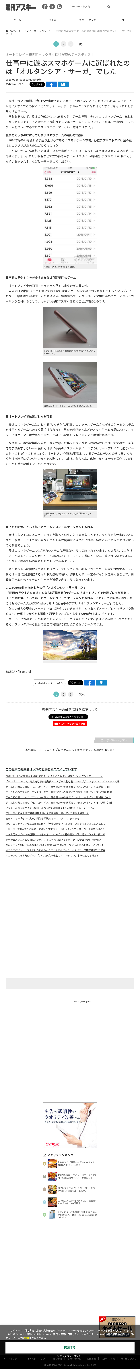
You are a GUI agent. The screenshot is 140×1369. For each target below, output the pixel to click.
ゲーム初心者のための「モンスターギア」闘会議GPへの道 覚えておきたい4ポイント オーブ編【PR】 (59, 802)
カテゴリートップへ (115, 740)
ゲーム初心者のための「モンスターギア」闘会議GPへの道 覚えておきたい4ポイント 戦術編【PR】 (58, 797)
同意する (70, 1347)
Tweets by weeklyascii (82, 1001)
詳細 (26, 1338)
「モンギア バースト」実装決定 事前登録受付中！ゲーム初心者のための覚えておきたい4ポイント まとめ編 (63, 781)
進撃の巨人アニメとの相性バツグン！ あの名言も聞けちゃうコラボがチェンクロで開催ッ (53, 839)
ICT (87, 20)
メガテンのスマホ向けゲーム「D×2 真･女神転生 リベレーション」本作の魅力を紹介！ (52, 855)
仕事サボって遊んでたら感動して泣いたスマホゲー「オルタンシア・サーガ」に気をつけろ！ (55, 829)
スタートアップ (52, 20)
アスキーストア (122, 20)
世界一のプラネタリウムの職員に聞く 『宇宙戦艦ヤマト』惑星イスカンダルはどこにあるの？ (56, 824)
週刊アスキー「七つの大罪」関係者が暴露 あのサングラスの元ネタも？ (44, 818)
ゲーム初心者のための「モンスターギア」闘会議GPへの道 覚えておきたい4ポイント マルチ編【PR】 (59, 792)
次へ (82, 44)
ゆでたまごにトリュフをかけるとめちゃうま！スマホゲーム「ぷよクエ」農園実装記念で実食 (55, 850)
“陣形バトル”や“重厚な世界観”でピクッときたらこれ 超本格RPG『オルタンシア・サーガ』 (54, 776)
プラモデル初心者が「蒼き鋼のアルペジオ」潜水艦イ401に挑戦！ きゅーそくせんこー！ (53, 808)
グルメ (17, 20)
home (13, 31)
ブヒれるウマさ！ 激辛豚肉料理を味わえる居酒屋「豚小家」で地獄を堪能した (47, 813)
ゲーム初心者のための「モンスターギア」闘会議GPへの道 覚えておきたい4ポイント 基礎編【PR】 (58, 786)
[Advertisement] (70, 896)
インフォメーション (35, 31)
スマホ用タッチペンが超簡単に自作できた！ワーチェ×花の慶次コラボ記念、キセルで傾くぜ (55, 834)
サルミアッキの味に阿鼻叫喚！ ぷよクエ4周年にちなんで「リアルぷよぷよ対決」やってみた (55, 845)
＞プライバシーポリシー (70, 1356)
